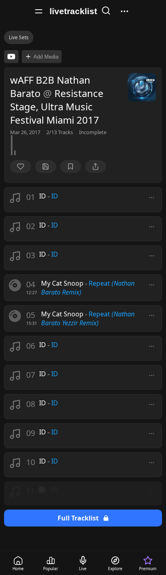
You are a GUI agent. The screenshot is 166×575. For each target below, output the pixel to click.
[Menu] (39, 11)
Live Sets (19, 37)
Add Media (45, 57)
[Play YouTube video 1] (11, 56)
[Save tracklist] (45, 166)
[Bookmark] (70, 166)
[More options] (151, 198)
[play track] (14, 285)
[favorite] (20, 166)
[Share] (95, 166)
